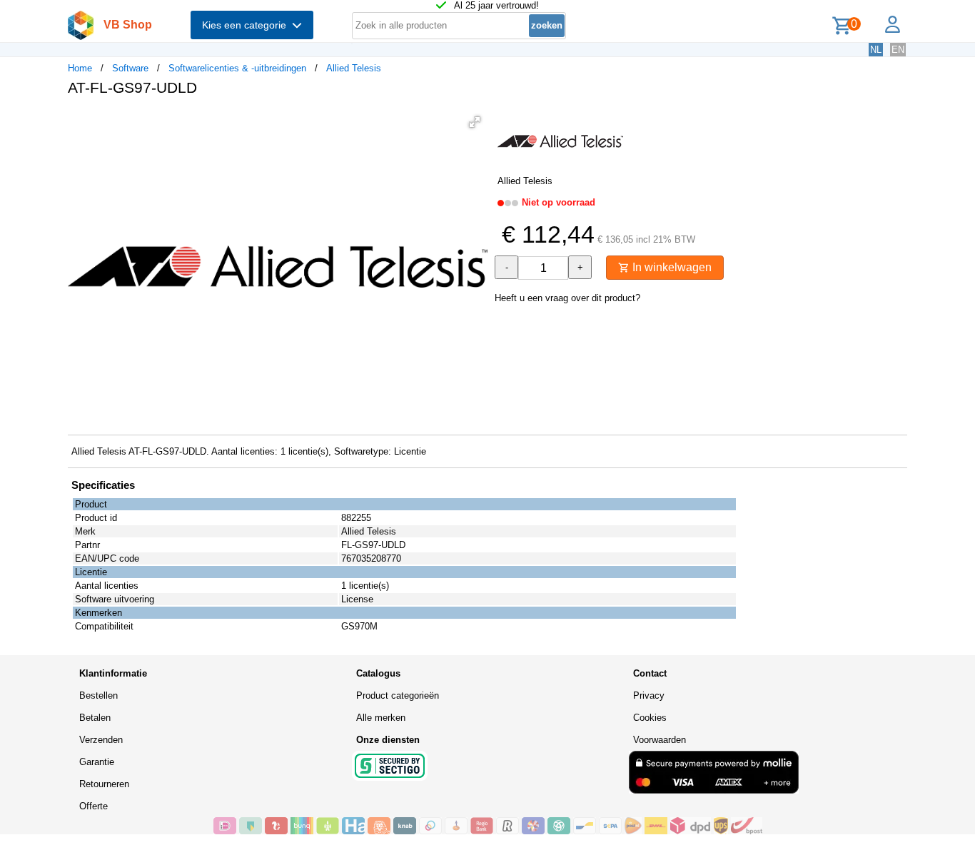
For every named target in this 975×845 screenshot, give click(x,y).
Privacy (649, 695)
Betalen (95, 717)
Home (80, 68)
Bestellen (98, 695)
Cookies (650, 717)
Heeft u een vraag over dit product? (567, 298)
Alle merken (380, 717)
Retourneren (104, 784)
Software (130, 68)
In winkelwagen (671, 267)
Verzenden (101, 739)
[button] (474, 122)
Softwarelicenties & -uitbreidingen (237, 68)
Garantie (96, 762)
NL (875, 49)
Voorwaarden (659, 739)
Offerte (93, 806)
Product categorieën (397, 695)
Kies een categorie (247, 25)
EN (897, 49)
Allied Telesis (353, 68)
